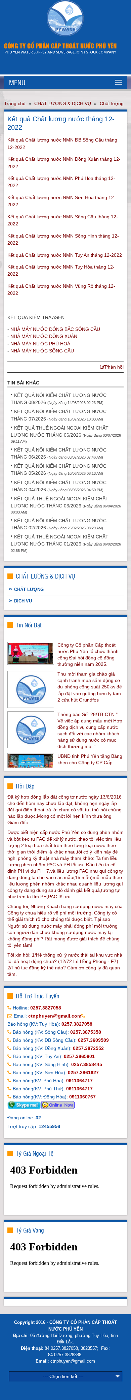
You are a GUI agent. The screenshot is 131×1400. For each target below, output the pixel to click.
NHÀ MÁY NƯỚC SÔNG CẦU (42, 350)
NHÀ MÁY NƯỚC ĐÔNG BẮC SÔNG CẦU (55, 329)
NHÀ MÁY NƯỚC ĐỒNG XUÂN (43, 336)
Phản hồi (114, 367)
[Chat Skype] (24, 1104)
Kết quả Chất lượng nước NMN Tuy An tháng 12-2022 (64, 255)
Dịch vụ (23, 600)
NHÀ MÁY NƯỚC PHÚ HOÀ (40, 343)
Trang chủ (15, 103)
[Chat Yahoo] (58, 1104)
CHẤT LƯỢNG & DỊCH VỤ (62, 103)
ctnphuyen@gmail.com (72, 1361)
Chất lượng (112, 103)
